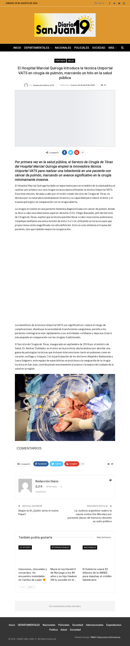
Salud (71, 61)
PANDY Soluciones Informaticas (105, 637)
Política (53, 629)
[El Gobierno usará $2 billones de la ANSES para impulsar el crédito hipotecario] (97, 555)
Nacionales (63, 47)
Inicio (17, 47)
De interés (25, 547)
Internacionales (60, 547)
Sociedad (98, 47)
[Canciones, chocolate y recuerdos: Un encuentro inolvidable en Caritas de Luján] (32, 555)
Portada (60, 61)
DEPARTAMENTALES (36, 47)
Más (111, 47)
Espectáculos (113, 625)
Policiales (81, 47)
